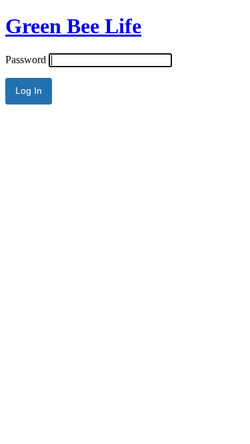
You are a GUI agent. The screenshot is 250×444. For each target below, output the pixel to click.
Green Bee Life (73, 26)
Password (25, 59)
